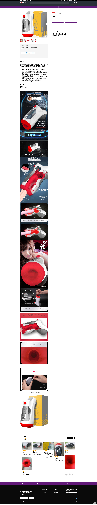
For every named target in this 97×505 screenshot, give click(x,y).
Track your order (44, 492)
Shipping (53, 17)
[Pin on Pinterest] (57, 32)
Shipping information (44, 489)
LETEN (52, 10)
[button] (76, 2)
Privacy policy (68, 501)
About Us (55, 489)
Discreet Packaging (56, 493)
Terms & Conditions (73, 501)
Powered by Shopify (25, 501)
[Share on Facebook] (56, 32)
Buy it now (64, 22)
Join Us (61, 0)
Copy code (61, 6)
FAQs (76, 501)
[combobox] (49, 3)
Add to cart (68, 20)
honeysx (22, 501)
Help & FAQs (43, 493)
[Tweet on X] (54, 32)
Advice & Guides (56, 492)
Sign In (64, 0)
